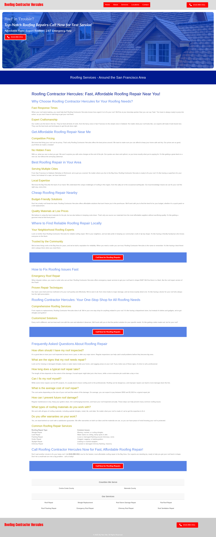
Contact (145, 5)
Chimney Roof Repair (126, 508)
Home (107, 5)
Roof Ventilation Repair (166, 508)
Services (124, 5)
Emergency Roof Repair (85, 508)
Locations (135, 5)
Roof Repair (49, 502)
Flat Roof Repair (166, 502)
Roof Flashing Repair (48, 508)
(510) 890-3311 (74, 454)
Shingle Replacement (85, 502)
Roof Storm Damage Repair (126, 502)
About (115, 5)
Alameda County (130, 488)
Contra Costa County (66, 488)
